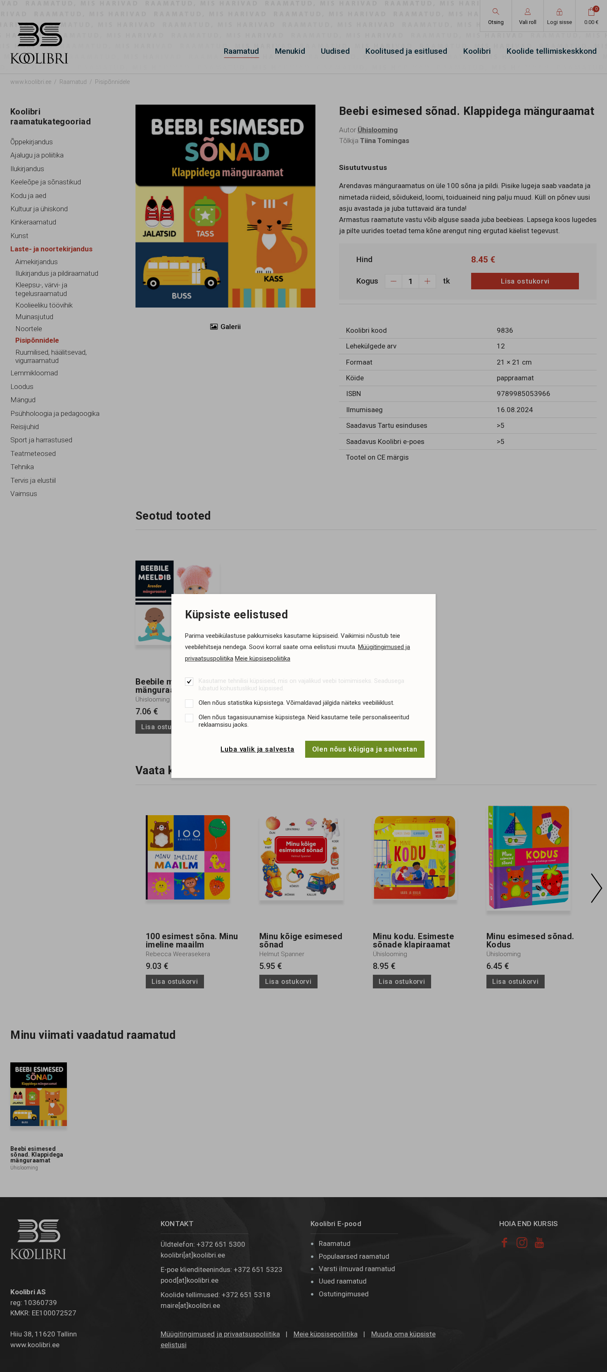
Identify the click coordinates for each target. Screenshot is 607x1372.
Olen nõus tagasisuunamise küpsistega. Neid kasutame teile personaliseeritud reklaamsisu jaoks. (304, 720)
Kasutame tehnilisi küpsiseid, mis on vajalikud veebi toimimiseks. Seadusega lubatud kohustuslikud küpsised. (301, 684)
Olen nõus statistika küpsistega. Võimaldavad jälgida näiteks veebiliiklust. (296, 702)
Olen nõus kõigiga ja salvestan (365, 749)
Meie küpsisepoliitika (262, 658)
